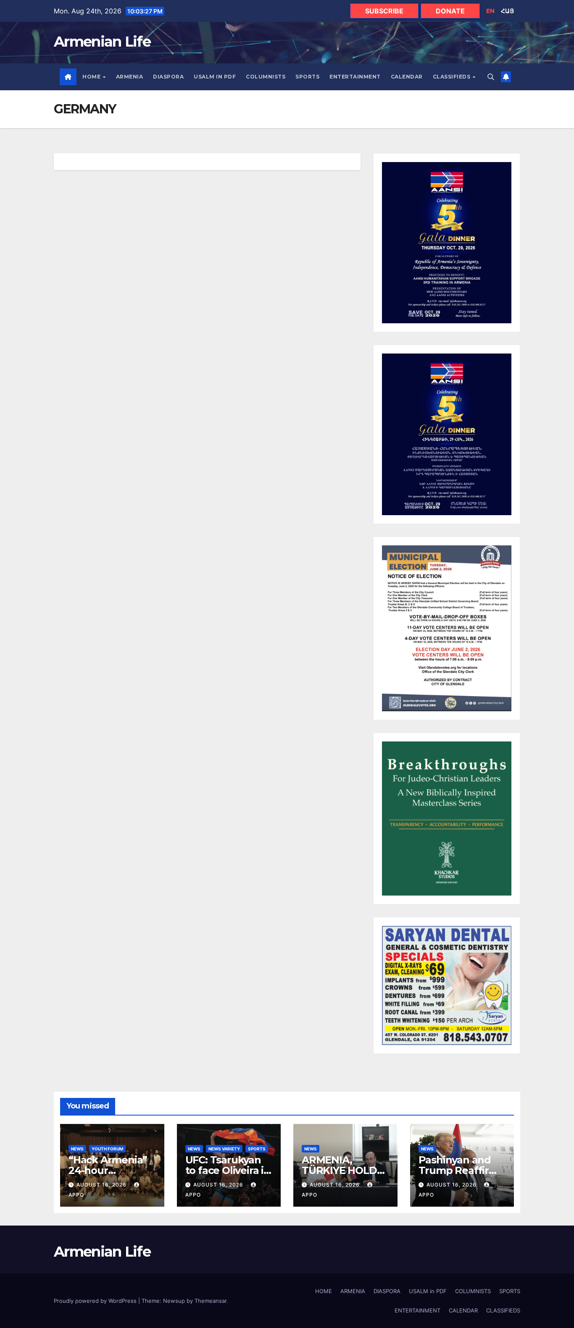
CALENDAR (407, 76)
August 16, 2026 (102, 1184)
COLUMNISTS (265, 76)
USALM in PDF (215, 76)
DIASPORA (168, 76)
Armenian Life (102, 41)
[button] (490, 77)
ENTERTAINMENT (355, 76)
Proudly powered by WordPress (96, 1300)
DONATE (450, 11)
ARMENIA (129, 76)
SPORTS (307, 76)
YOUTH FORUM (107, 1148)
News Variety (224, 1148)
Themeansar (210, 1300)
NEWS (77, 1148)
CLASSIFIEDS (452, 76)
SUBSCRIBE (384, 11)
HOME (92, 76)
